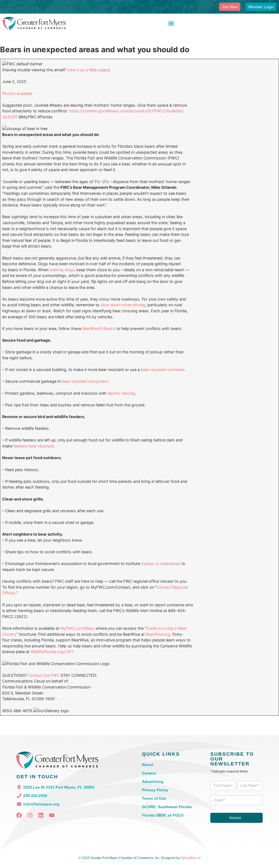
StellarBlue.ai (191, 858)
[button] (170, 23)
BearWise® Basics (98, 328)
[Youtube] (51, 815)
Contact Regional (172, 587)
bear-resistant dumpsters (85, 381)
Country (9, 634)
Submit (235, 817)
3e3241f (9, 117)
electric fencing (121, 393)
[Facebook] (19, 815)
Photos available (17, 93)
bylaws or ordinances (160, 563)
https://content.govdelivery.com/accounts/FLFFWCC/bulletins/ (126, 111)
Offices (8, 593)
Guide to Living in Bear (166, 628)
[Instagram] (30, 815)
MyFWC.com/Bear (76, 628)
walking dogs (62, 269)
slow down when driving (123, 304)
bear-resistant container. (163, 369)
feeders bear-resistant (33, 446)
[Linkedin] (41, 815)
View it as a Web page (87, 69)
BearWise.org (158, 634)
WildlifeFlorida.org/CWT (52, 651)
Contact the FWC (43, 675)
